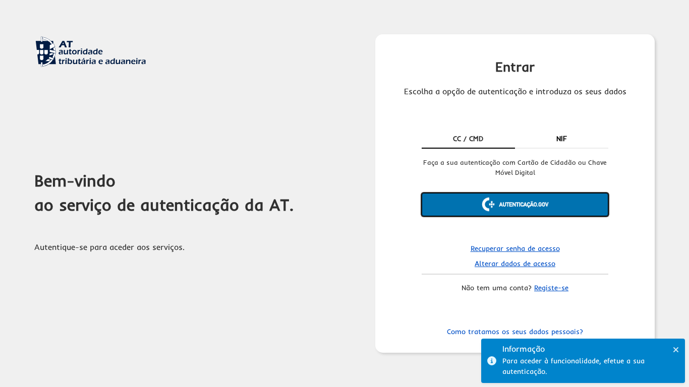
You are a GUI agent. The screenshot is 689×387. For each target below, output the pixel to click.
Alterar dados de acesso (515, 263)
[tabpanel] (515, 195)
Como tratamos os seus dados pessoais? (515, 331)
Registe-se (551, 287)
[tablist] (515, 140)
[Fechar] (676, 350)
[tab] (468, 140)
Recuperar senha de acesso (515, 248)
